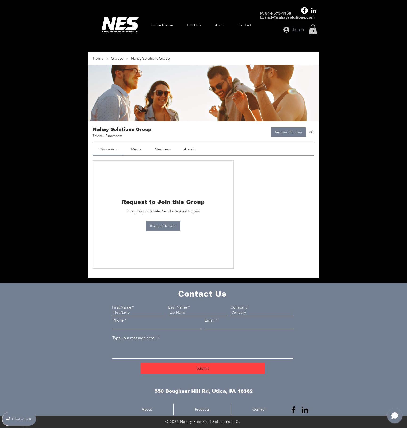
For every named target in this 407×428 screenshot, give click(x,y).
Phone (118, 320)
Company (238, 307)
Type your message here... (134, 338)
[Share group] (311, 132)
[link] (108, 149)
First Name (121, 307)
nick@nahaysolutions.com (290, 17)
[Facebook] (304, 10)
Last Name (177, 307)
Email (209, 320)
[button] (194, 25)
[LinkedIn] (313, 10)
